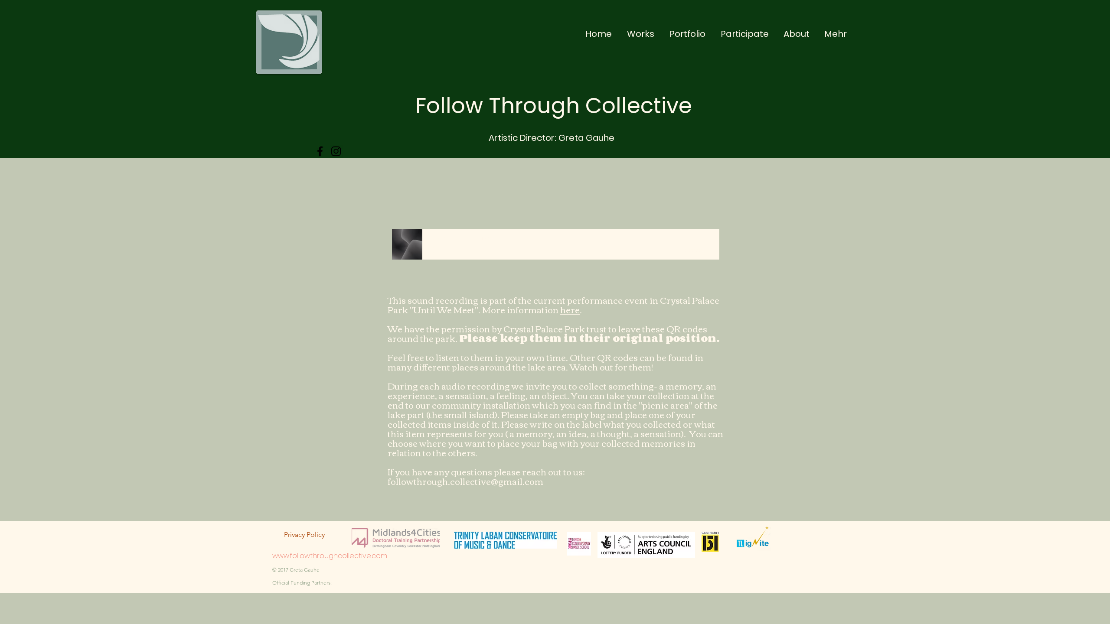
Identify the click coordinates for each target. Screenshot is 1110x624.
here (570, 309)
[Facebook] (319, 151)
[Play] (433, 250)
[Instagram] (336, 151)
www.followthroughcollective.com (329, 556)
